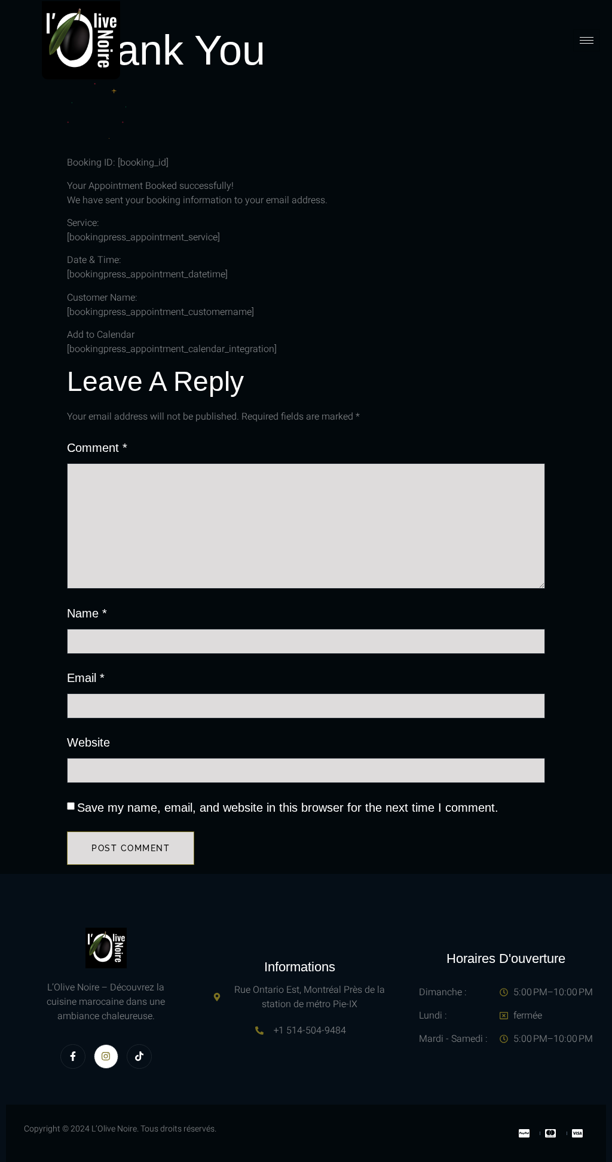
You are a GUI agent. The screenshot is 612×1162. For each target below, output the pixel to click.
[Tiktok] (139, 1056)
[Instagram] (106, 1056)
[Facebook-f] (72, 1056)
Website (88, 742)
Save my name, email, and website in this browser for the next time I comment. (287, 807)
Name (87, 613)
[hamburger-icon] (586, 40)
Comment (97, 447)
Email (86, 677)
